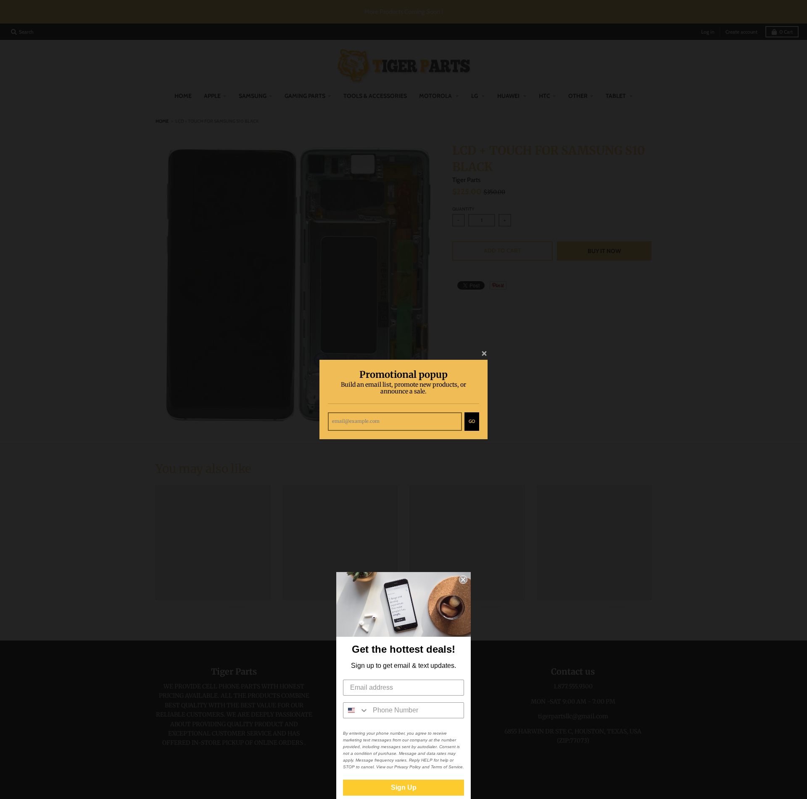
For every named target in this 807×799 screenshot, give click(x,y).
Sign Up (404, 787)
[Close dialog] (463, 579)
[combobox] (356, 710)
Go (472, 421)
